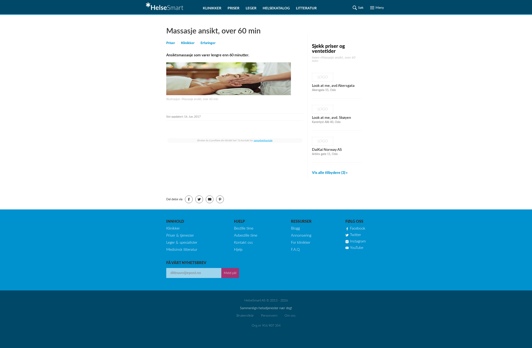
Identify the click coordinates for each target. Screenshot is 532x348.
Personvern (269, 315)
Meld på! (230, 273)
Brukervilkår (245, 315)
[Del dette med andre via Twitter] (199, 199)
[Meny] (377, 7)
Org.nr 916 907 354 (266, 325)
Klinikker (212, 8)
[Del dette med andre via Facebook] (189, 199)
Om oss (290, 315)
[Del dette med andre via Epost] (209, 199)
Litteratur (306, 8)
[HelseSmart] (165, 7)
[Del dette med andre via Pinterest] (220, 199)
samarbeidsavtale (263, 140)
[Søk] (358, 7)
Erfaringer (208, 43)
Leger (251, 8)
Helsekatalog (276, 8)
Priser (233, 8)
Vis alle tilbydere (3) (328, 173)
